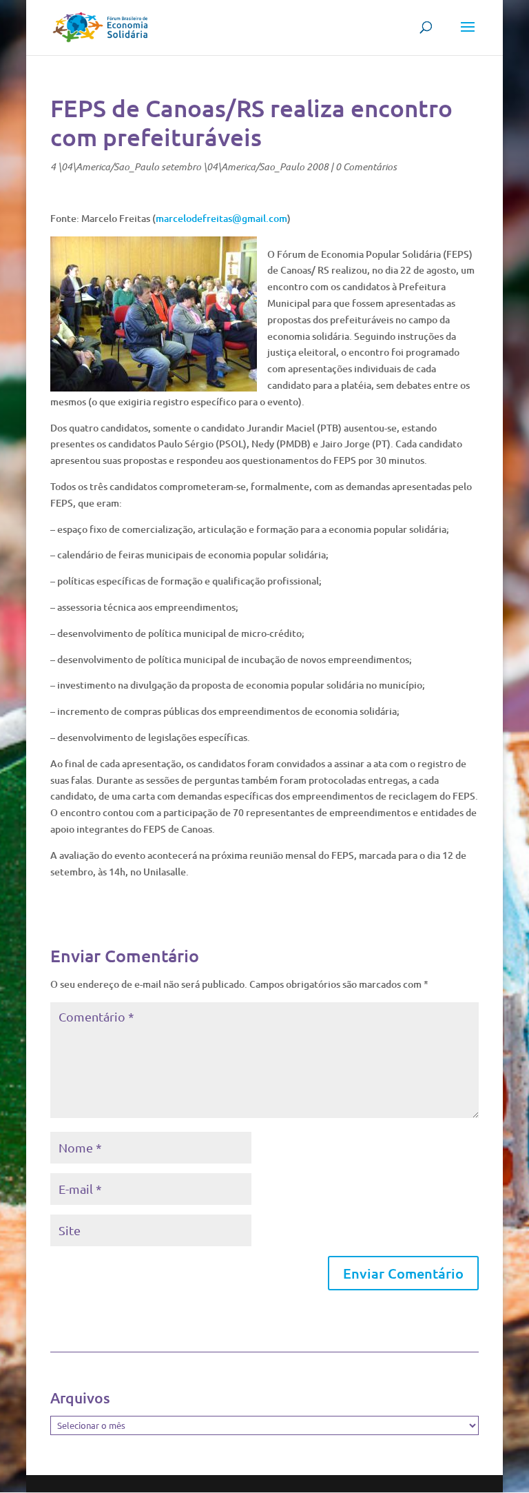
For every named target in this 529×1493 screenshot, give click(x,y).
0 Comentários (366, 166)
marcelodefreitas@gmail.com (221, 218)
